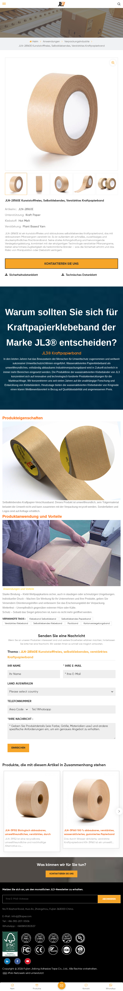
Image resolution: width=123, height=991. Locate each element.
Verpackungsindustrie (76, 41)
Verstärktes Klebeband (16, 623)
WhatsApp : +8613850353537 (18, 926)
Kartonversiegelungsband (97, 623)
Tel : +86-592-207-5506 (15, 921)
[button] (119, 811)
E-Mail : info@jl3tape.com (17, 916)
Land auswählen (20, 683)
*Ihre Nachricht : (20, 719)
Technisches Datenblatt (81, 275)
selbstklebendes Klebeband (47, 623)
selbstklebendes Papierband (76, 619)
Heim (35, 41)
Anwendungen (51, 41)
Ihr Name (14, 665)
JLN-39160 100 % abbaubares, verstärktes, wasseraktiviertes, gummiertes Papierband (89, 832)
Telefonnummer (19, 701)
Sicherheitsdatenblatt (23, 275)
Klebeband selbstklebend (42, 619)
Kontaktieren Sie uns (61, 264)
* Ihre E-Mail (72, 665)
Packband (73, 623)
